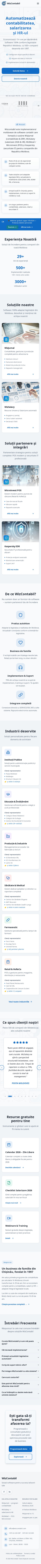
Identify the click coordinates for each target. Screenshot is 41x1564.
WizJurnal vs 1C (28, 1513)
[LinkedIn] (9, 1492)
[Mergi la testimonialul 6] (25, 1096)
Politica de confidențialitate (14, 1553)
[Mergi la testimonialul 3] (15, 1096)
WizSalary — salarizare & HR (7, 1510)
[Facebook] (4, 1492)
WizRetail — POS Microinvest (8, 1517)
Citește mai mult (11, 1203)
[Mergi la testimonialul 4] (18, 1096)
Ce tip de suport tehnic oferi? (14, 1365)
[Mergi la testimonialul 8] (32, 1096)
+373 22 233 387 (15, 1533)
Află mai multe (26, 227)
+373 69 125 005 (28, 1533)
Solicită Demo (19, 71)
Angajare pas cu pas (29, 1517)
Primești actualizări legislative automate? (15, 1357)
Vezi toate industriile (19, 1001)
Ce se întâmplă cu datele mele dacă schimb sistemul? (17, 1393)
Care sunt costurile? (10, 1377)
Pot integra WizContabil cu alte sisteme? (19, 1371)
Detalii (7, 1238)
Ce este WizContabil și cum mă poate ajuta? (18, 1342)
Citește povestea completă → (14, 1304)
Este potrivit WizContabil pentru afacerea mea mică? (16, 1384)
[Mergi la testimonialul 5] (22, 1096)
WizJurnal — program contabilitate (10, 1504)
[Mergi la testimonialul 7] (29, 1096)
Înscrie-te (11, 227)
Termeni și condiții (29, 1553)
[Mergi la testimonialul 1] (5, 1096)
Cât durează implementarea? (14, 1350)
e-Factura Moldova (29, 1509)
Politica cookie (20, 1556)
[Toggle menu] (38, 3)
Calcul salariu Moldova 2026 (27, 1504)
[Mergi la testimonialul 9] (36, 1096)
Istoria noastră (20, 78)
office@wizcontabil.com (17, 1528)
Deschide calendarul (12, 1167)
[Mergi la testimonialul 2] (10, 1096)
